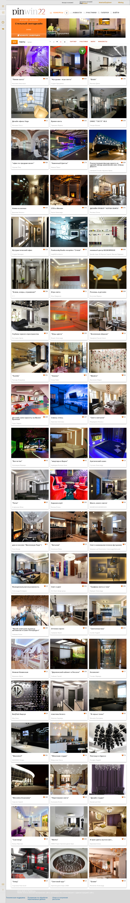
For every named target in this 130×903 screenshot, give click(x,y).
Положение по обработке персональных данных (38, 898)
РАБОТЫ (22, 42)
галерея (105, 13)
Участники (84, 41)
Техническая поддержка (15, 898)
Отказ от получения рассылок (60, 898)
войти (116, 13)
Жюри (93, 41)
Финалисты (102, 41)
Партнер (73, 41)
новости (77, 13)
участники (91, 13)
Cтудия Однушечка (58, 33)
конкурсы (60, 13)
